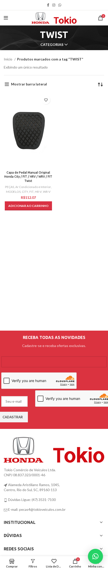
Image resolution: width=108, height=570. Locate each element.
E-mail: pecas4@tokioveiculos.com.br (36, 509)
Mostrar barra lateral (29, 84)
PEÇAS (9, 187)
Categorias (51, 44)
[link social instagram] (54, 5)
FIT (31, 192)
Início (8, 59)
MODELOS (13, 192)
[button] (28, 205)
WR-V (46, 192)
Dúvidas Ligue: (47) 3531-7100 (31, 499)
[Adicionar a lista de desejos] (45, 100)
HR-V (38, 192)
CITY (25, 192)
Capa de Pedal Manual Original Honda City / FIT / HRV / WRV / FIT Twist (28, 177)
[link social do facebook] (48, 5)
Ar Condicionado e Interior (33, 187)
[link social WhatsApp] (60, 5)
